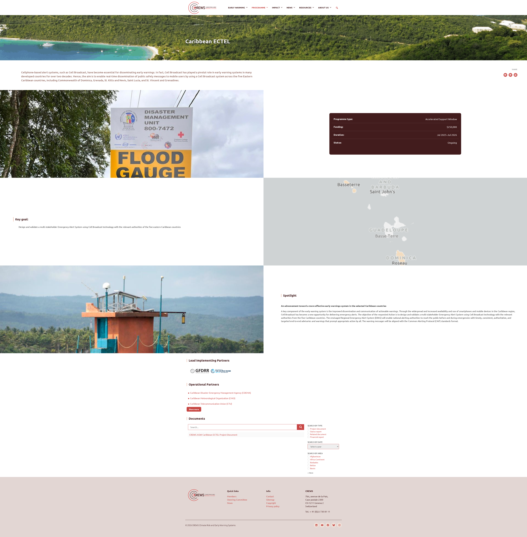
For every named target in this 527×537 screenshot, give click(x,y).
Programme (258, 7)
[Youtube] (322, 525)
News (289, 7)
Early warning (236, 7)
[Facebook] (328, 525)
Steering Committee (237, 499)
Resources (305, 7)
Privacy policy (272, 506)
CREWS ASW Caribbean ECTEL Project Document (213, 434)
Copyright (271, 503)
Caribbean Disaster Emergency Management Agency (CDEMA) (220, 392)
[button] (337, 8)
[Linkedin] (316, 525)
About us (323, 7)
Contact (270, 496)
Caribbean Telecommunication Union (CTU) (211, 403)
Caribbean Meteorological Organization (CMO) (213, 398)
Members (231, 496)
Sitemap (270, 499)
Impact (276, 7)
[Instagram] (339, 525)
